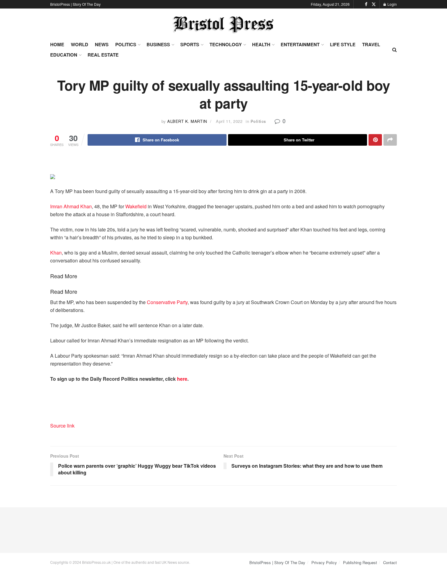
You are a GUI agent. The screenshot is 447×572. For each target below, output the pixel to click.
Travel (371, 44)
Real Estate (103, 54)
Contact (390, 562)
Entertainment (300, 44)
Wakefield (136, 206)
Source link (62, 425)
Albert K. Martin (187, 121)
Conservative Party (167, 302)
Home (57, 44)
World (79, 44)
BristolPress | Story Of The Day (75, 4)
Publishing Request (360, 562)
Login (391, 4)
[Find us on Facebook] (366, 4)
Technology (226, 44)
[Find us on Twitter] (374, 4)
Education (63, 54)
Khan (56, 252)
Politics (125, 44)
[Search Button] (394, 49)
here (182, 378)
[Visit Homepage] (223, 24)
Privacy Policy (324, 562)
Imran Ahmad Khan (71, 206)
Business (158, 44)
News (102, 44)
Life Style (342, 44)
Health (261, 44)
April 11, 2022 (229, 121)
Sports (189, 44)
